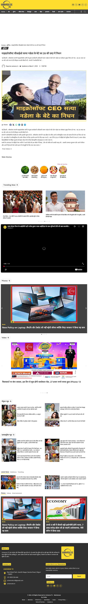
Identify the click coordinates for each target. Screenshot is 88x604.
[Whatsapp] (85, 4)
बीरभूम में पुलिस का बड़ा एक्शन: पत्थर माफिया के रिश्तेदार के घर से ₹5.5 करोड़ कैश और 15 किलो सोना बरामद (72, 457)
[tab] (5, 472)
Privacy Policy (61, 599)
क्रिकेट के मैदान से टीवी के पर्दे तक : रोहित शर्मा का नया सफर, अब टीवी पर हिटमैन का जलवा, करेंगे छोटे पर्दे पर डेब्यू (29, 485)
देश (9, 12)
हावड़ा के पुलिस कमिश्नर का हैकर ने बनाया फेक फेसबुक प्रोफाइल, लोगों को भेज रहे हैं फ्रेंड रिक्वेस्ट (72, 408)
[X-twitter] (76, 4)
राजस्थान (68, 12)
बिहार (41, 12)
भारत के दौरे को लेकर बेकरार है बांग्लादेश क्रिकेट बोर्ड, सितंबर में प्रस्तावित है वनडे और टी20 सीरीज (28, 478)
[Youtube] (79, 4)
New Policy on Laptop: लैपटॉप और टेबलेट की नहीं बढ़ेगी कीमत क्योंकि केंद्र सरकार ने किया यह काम (21, 527)
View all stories (62, 164)
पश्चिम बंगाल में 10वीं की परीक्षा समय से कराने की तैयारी (72, 421)
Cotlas (45, 597)
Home (3, 12)
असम (35, 12)
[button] (11, 125)
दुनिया (14, 12)
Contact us (50, 602)
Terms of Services (40, 602)
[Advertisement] (44, 27)
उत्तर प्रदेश (60, 12)
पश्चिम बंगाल (21, 12)
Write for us (38, 599)
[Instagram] (82, 4)
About (23, 599)
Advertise (30, 599)
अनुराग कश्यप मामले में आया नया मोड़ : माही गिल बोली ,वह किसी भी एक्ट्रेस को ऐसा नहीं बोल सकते (29, 408)
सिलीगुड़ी (29, 12)
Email (47, 573)
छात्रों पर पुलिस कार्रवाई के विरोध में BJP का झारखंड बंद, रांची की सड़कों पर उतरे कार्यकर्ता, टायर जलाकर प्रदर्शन (73, 478)
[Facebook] (73, 4)
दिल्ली (53, 12)
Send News (47, 599)
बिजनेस (3, 522)
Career (54, 599)
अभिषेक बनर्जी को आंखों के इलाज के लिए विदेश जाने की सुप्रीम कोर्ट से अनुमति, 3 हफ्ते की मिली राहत (29, 441)
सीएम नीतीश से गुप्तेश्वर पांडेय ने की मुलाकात (27, 421)
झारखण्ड (47, 12)
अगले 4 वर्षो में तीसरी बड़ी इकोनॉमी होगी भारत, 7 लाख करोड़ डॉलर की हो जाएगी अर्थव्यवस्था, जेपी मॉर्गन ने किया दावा (64, 527)
